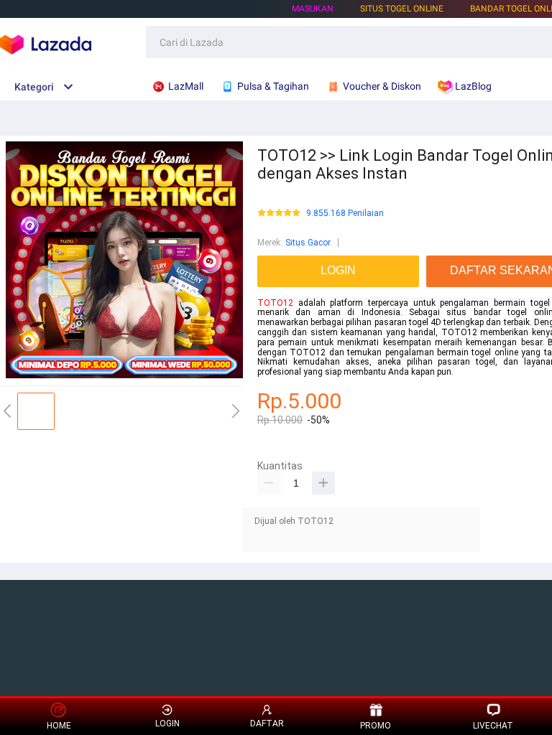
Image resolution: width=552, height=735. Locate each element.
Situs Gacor (308, 243)
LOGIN (167, 723)
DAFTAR (267, 723)
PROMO (375, 726)
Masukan (313, 9)
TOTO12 (275, 303)
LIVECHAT (493, 726)
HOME (59, 726)
